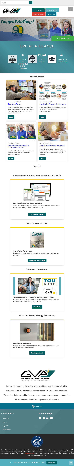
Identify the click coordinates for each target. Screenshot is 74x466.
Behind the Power (14, 104)
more (11, 117)
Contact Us (51, 462)
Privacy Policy (7, 429)
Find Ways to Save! (37, 353)
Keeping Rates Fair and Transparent (52, 145)
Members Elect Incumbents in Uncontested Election (18, 146)
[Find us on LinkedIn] (47, 418)
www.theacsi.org (29, 453)
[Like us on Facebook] (44, 418)
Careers (5, 422)
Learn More (37, 306)
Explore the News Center (37, 260)
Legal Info (5, 426)
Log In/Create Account (37, 214)
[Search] (30, 2)
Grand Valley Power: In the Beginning (53, 104)
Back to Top (38, 406)
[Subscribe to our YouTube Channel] (51, 418)
